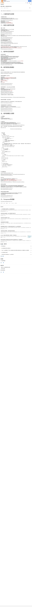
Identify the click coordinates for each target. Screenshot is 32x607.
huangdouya (2, 215)
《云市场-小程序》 (3, 268)
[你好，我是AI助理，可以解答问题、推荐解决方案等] (27, 3)
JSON (9, 203)
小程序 (4, 203)
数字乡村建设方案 (3, 270)
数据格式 (7, 203)
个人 (30, 4)
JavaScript (12, 203)
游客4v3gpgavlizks (3, 228)
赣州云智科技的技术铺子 (3, 211)
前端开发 (16, 203)
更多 (1, 262)
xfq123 (1, 224)
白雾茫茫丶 (2, 237)
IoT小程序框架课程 (3, 260)
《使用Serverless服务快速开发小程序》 (5, 267)
